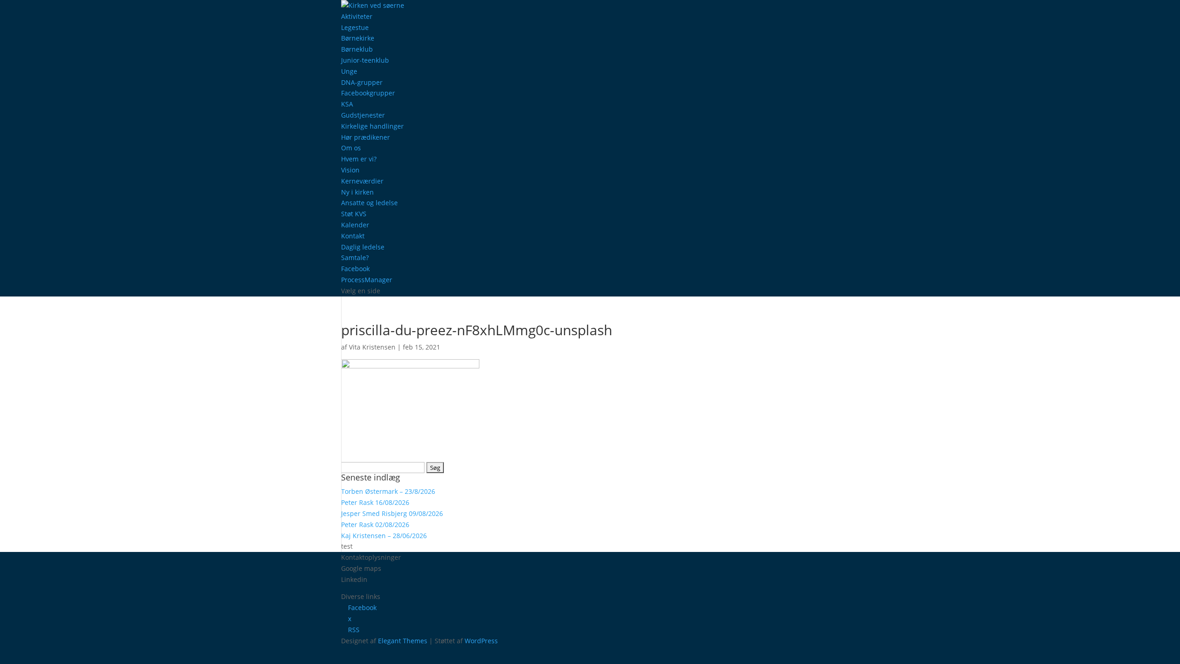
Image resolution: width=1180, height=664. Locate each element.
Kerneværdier (362, 181)
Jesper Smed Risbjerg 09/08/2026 (392, 513)
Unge (349, 71)
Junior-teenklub (365, 60)
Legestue (355, 27)
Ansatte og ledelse (369, 202)
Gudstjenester (363, 115)
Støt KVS (353, 213)
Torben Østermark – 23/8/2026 (388, 491)
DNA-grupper (362, 82)
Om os (351, 147)
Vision (350, 170)
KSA (347, 104)
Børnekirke (357, 38)
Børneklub (357, 49)
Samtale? (355, 257)
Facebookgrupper (368, 93)
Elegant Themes (402, 640)
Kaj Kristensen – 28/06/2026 (384, 535)
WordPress (481, 640)
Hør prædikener (365, 137)
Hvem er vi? (359, 158)
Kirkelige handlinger (372, 126)
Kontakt (353, 235)
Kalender (355, 224)
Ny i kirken (357, 192)
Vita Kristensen (372, 347)
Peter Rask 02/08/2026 (375, 524)
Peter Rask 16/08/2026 (375, 502)
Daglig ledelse (362, 247)
